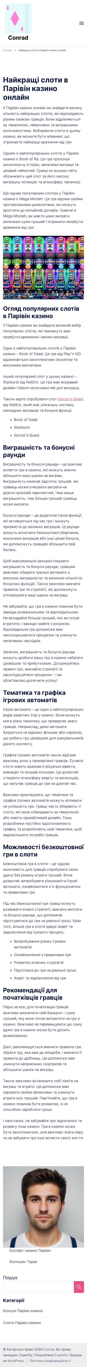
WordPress (15, 1361)
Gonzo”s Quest (70, 399)
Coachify (61, 1355)
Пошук (10, 1277)
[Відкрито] (81, 23)
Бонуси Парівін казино (23, 1311)
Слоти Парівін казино (22, 1323)
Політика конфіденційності (50, 1361)
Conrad (18, 37)
